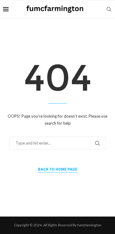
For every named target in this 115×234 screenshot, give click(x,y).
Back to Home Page (57, 169)
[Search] (109, 9)
